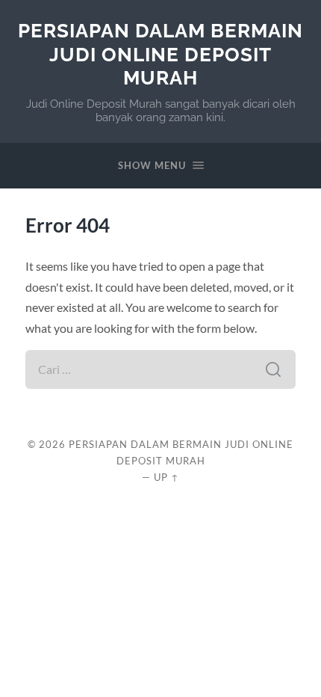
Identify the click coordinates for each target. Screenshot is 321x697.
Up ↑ (166, 477)
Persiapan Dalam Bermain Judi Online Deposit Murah (160, 54)
